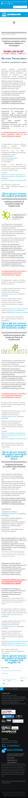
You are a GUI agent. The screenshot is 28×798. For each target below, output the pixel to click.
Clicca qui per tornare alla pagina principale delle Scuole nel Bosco (14, 455)
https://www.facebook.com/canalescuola (13, 174)
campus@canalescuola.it (9, 513)
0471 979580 (15, 750)
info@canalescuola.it (11, 158)
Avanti (21, 680)
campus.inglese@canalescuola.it (11, 614)
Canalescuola (6, 3)
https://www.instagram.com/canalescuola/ (13, 180)
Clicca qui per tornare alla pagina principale (14, 194)
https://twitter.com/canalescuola (15, 176)
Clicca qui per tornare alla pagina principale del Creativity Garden (13, 325)
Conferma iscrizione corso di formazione (11, 670)
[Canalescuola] (11, 14)
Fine (4, 683)
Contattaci (4, 1)
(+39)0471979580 (23, 1)
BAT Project (4, 673)
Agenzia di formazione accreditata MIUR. (9, 695)
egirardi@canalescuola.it (9, 294)
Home (9, 688)
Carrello (11, 3)
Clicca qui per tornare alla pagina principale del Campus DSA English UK (14, 659)
